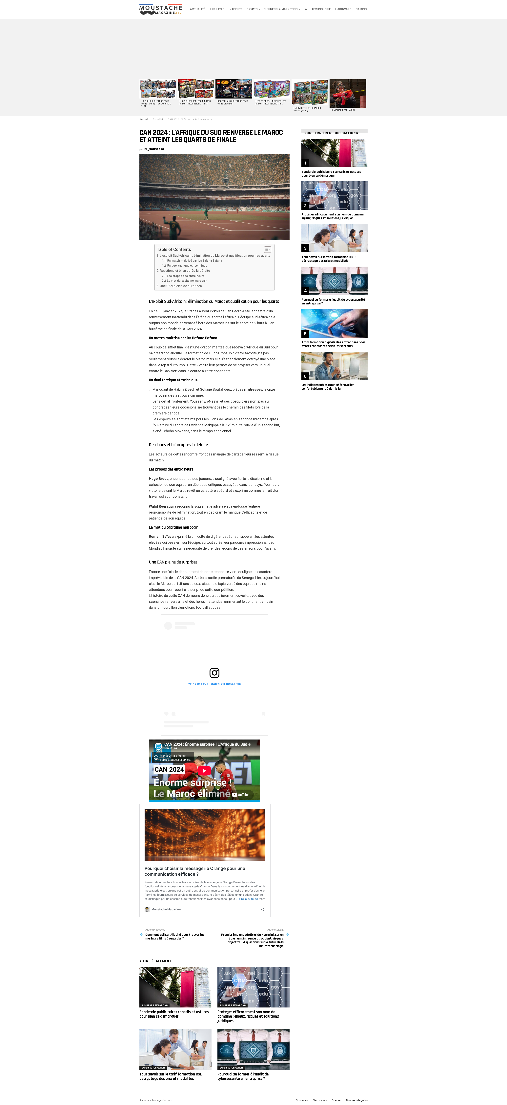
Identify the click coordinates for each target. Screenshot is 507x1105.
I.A (305, 9)
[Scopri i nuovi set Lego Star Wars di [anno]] (233, 89)
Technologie (321, 9)
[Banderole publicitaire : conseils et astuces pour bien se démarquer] (175, 987)
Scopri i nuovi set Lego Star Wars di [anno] (232, 102)
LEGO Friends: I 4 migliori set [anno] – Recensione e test (270, 102)
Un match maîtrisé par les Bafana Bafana (194, 260)
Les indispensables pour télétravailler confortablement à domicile (327, 387)
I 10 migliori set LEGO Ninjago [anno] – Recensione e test (195, 102)
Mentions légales (357, 1100)
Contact (336, 1100)
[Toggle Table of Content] (265, 249)
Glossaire (302, 1100)
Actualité (197, 9)
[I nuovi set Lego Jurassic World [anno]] (310, 92)
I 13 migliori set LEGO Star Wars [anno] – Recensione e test (156, 104)
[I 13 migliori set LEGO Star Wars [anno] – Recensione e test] (157, 89)
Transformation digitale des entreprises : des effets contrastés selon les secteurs (333, 344)
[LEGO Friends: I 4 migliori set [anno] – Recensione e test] (272, 89)
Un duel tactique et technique (187, 265)
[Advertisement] (253, 48)
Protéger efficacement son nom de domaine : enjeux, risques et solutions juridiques (248, 1016)
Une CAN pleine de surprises (181, 286)
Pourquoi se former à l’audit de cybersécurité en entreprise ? (243, 1076)
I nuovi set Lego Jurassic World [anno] (307, 109)
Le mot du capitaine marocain (187, 280)
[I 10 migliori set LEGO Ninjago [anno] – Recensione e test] (195, 89)
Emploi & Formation (153, 1067)
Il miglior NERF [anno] (343, 110)
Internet (235, 9)
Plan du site (320, 1100)
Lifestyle (217, 9)
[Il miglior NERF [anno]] (348, 93)
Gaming (361, 9)
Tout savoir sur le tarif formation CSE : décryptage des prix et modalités (171, 1076)
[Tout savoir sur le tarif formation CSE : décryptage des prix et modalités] (175, 1049)
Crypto (252, 9)
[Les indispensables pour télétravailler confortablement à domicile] (334, 366)
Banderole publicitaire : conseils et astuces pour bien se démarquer (174, 1014)
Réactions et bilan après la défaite (185, 271)
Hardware (343, 9)
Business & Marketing (280, 9)
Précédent (141, 97)
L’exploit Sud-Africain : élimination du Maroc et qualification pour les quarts (215, 255)
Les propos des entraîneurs (185, 276)
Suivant (366, 97)
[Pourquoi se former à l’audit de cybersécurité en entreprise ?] (253, 1049)
